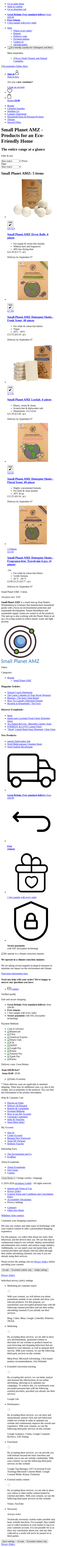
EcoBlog (11, 1157)
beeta (9, 715)
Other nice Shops (15, 1210)
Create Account (14, 1135)
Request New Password (18, 1138)
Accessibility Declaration (19, 1199)
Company (12, 1207)
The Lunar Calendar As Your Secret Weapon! (29, 695)
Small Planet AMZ (22, 680)
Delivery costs (20, 36)
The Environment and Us (19, 1154)
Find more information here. (14, 973)
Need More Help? (16, 1122)
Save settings (8, 1541)
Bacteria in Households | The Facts (24, 703)
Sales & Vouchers (15, 1119)
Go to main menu (15, 3)
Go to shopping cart (16, 9)
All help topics (20, 44)
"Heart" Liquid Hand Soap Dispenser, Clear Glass (31, 729)
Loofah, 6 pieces (29, 399)
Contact (11, 1172)
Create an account (15, 87)
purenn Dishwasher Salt (18, 741)
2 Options (12, 549)
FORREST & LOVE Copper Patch (24, 726)
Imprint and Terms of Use (19, 1188)
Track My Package (16, 1141)
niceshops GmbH (23, 1183)
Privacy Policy (14, 1191)
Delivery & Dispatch (17, 1105)
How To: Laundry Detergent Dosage (25, 700)
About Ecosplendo (16, 1167)
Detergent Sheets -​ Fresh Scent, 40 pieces (30, 318)
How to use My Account (19, 1114)
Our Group (12, 1170)
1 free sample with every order (21, 22)
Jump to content (14, 6)
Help (9, 28)
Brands (10, 677)
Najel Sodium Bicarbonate (20, 746)
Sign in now (13, 76)
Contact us (18, 41)
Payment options (21, 39)
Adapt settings (41, 1270)
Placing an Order (15, 1103)
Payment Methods (16, 1111)
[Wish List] (9, 92)
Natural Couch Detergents (19, 692)
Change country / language (29, 1178)
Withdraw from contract (12, 1215)
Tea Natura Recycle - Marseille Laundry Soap (29, 724)
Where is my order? (22, 30)
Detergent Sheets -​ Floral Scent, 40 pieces (30, 480)
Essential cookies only (22, 1270)
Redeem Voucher (15, 1143)
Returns (17, 33)
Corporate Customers (17, 1116)
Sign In (10, 1132)
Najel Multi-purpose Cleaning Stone (24, 744)
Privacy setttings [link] (15, 1202)
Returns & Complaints (18, 1108)
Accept (5, 1270)
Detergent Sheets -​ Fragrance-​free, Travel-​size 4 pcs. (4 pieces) (30, 561)
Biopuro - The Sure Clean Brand (23, 698)
